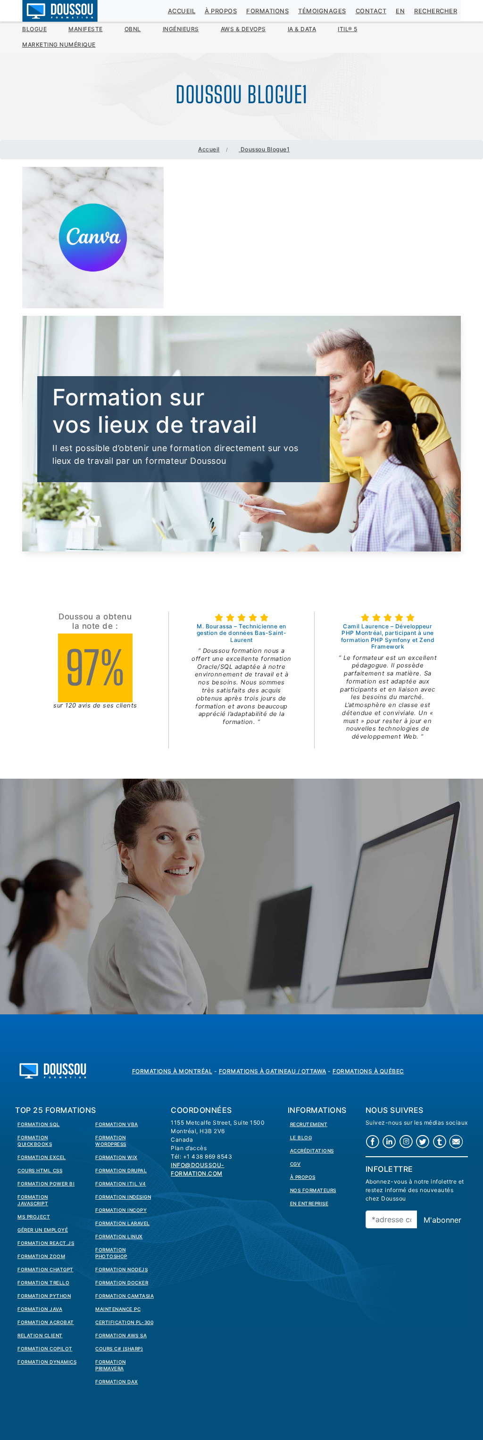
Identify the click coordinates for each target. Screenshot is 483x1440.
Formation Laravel (122, 1223)
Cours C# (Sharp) (119, 1348)
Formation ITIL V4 (120, 1183)
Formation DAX (116, 1381)
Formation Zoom (41, 1256)
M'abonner (442, 1220)
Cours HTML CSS (39, 1170)
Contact (371, 11)
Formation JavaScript (32, 1200)
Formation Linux (119, 1236)
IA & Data (302, 29)
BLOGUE (34, 29)
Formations (267, 11)
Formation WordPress (110, 1141)
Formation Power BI (46, 1183)
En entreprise (309, 1203)
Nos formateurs (313, 1190)
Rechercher (435, 11)
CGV (295, 1164)
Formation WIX (116, 1157)
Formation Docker (121, 1282)
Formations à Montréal (172, 1071)
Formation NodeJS (121, 1269)
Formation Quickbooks (34, 1141)
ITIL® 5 (348, 29)
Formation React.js (45, 1243)
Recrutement (309, 1124)
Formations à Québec (368, 1071)
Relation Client (40, 1335)
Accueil (182, 11)
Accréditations (312, 1150)
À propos (221, 11)
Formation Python (44, 1296)
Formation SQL (38, 1124)
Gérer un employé (42, 1230)
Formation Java (39, 1309)
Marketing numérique (59, 44)
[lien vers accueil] (53, 1070)
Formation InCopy (121, 1210)
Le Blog (301, 1137)
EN (400, 11)
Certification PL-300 (124, 1322)
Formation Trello (43, 1282)
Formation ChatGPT (45, 1269)
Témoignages (322, 11)
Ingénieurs (181, 29)
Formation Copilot (45, 1348)
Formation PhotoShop (111, 1253)
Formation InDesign (123, 1197)
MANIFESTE (85, 29)
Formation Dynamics (46, 1362)
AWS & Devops (243, 29)
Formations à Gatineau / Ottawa (272, 1071)
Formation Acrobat (45, 1322)
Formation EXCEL (41, 1157)
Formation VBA (116, 1124)
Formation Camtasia (124, 1296)
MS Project (33, 1216)
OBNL (133, 29)
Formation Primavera (110, 1365)
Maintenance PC (118, 1309)
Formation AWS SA (121, 1335)
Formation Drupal (121, 1170)
